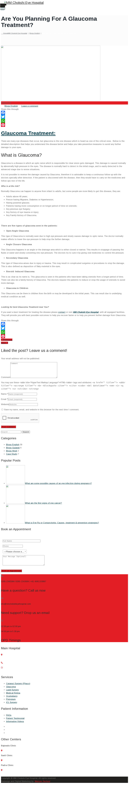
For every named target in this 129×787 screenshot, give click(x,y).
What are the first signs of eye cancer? (43, 503)
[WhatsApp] (64, 121)
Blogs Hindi (11, 451)
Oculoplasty (11, 696)
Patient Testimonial (15, 718)
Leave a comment (29, 106)
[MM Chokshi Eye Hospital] (64, 2)
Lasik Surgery (12, 690)
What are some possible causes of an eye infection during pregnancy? (58, 483)
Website (5, 404)
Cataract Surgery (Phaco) (18, 683)
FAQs (8, 715)
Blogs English (11, 106)
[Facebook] (64, 113)
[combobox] (15, 551)
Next (4, 343)
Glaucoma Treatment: (28, 133)
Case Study (11, 454)
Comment (5, 377)
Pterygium (11, 699)
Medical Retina (13, 693)
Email (3, 399)
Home (14, 33)
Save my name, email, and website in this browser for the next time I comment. (41, 409)
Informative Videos (15, 721)
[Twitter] (64, 117)
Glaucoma (11, 687)
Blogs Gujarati (13, 448)
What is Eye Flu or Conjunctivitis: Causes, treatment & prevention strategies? (62, 523)
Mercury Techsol (42, 781)
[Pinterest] (64, 125)
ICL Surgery (11, 702)
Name (4, 394)
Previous (7, 340)
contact (61, 312)
